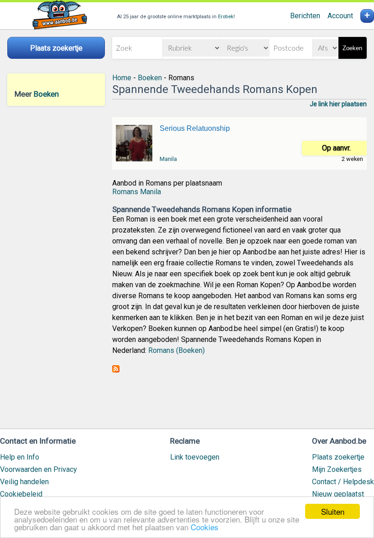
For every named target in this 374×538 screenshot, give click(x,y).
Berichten (305, 15)
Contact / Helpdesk (343, 481)
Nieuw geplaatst (338, 494)
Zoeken (352, 48)
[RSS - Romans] (115, 370)
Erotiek (226, 17)
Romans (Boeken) (176, 350)
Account (340, 15)
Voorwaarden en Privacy (38, 469)
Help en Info (19, 457)
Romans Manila (136, 191)
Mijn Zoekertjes (337, 469)
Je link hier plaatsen (338, 104)
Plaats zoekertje (338, 457)
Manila (168, 158)
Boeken (46, 93)
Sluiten (332, 511)
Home (121, 77)
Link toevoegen (194, 457)
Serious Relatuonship (195, 128)
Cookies (204, 527)
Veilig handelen (24, 481)
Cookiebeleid (21, 494)
